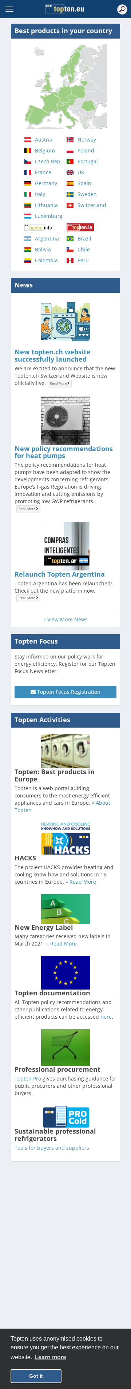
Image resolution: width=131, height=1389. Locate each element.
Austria (43, 139)
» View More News (65, 619)
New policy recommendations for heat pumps (64, 452)
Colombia (46, 260)
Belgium (45, 150)
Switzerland (92, 205)
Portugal (88, 161)
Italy (40, 194)
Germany (46, 183)
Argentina (47, 238)
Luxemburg (49, 215)
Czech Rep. (48, 161)
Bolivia (43, 249)
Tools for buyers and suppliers (52, 1147)
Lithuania (46, 205)
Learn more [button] (50, 1357)
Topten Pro (28, 1078)
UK (81, 172)
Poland (86, 150)
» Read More (81, 881)
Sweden (87, 194)
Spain (84, 183)
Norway (87, 139)
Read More (58, 383)
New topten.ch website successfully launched (53, 355)
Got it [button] (36, 1376)
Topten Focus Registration (68, 691)
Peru (83, 260)
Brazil (84, 238)
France (43, 172)
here (106, 1016)
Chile (84, 249)
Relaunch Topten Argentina (60, 574)
